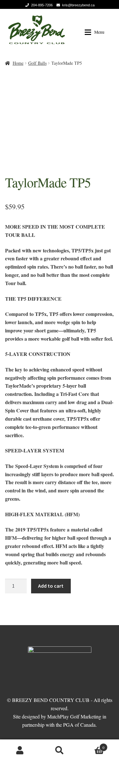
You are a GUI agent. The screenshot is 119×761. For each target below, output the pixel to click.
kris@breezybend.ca (78, 5)
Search (59, 750)
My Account (20, 750)
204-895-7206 (42, 5)
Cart (91, 745)
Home (18, 63)
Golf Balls (37, 63)
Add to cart (50, 586)
